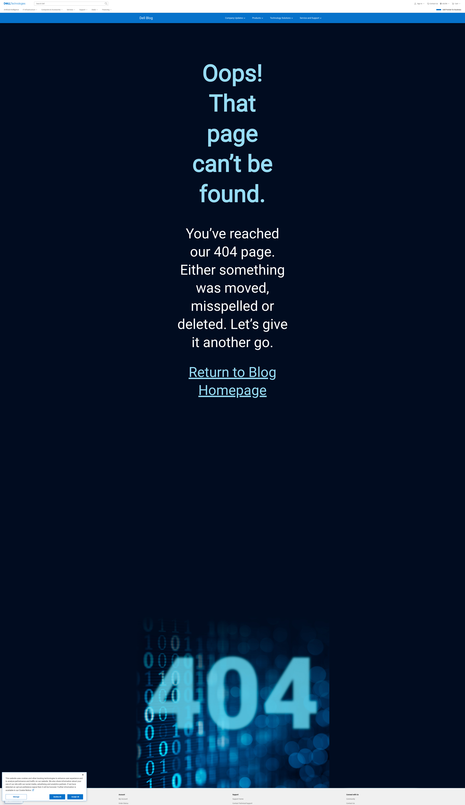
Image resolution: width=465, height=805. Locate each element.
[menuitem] (30, 10)
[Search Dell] (106, 3)
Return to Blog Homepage (232, 381)
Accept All (75, 797)
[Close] (82, 774)
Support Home (237, 799)
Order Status (123, 803)
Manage (16, 797)
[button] (419, 3)
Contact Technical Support (242, 803)
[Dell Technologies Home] (14, 3)
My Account (123, 799)
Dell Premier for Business (452, 10)
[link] (432, 3)
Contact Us (350, 803)
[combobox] (71, 4)
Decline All (57, 797)
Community (350, 799)
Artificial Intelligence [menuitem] (11, 10)
